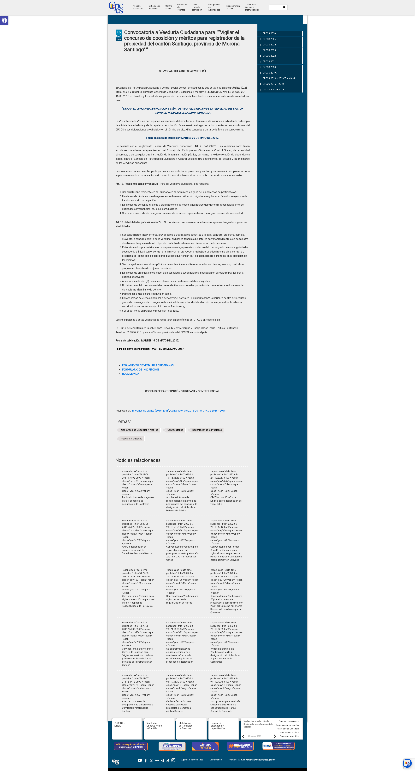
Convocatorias (175, 430)
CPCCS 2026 (269, 33)
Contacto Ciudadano (289, 732)
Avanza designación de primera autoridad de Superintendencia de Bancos (137, 550)
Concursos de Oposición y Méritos (139, 430)
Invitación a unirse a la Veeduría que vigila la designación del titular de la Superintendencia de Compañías (225, 655)
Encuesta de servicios (289, 721)
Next (275, 736)
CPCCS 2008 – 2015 (273, 89)
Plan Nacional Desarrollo (288, 729)
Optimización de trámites (287, 725)
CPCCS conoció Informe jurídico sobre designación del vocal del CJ (226, 500)
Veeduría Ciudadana (131, 438)
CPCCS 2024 (269, 44)
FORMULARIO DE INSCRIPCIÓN (140, 369)
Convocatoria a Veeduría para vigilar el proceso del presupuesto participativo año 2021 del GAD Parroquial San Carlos (182, 553)
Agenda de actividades (192, 760)
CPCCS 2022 (269, 55)
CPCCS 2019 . (270, 72)
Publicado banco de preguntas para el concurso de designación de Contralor (138, 500)
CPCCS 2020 (269, 67)
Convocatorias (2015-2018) (186, 410)
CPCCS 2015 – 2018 (273, 83)
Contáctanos (216, 760)
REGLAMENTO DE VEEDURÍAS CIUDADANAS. (148, 365)
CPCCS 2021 (269, 61)
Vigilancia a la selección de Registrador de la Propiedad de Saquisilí (257, 724)
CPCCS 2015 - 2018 (214, 410)
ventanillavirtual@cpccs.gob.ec (260, 760)
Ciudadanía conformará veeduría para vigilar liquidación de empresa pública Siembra (178, 706)
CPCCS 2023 (269, 50)
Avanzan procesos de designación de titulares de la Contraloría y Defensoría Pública (137, 706)
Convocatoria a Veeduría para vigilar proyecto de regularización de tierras (182, 599)
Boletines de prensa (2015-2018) (150, 410)
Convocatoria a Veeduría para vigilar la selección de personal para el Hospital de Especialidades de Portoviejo (138, 601)
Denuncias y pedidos (289, 736)
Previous (243, 736)
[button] (4, 20)
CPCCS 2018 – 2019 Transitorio (279, 78)
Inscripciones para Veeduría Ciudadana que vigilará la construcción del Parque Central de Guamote (225, 706)
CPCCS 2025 (269, 39)
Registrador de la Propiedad (207, 430)
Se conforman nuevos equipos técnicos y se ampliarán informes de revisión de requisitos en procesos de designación (179, 655)
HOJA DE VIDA (130, 373)
